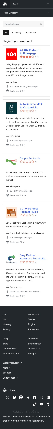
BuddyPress (10, 377)
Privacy (7, 329)
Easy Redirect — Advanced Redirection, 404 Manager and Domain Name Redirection (33, 257)
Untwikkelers (9, 348)
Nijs (5, 319)
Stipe (5, 343)
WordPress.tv (11, 353)
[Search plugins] (41, 24)
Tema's (31, 319)
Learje (6, 338)
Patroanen (33, 329)
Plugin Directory (10, 13)
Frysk (12, 390)
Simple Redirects (30, 158)
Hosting (7, 324)
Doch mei (33, 338)
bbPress (8, 372)
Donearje (34, 348)
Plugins (31, 324)
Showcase (33, 314)
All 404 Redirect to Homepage (29, 52)
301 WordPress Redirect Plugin (29, 210)
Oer (5, 314)
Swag (32, 353)
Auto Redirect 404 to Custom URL (31, 106)
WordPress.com (12, 362)
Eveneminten (34, 343)
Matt (7, 367)
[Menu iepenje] (48, 4)
